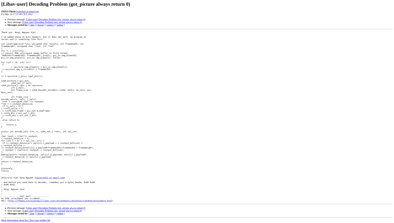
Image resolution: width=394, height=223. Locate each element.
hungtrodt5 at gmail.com (50, 178)
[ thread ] (40, 25)
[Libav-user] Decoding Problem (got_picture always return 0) (55, 19)
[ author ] (60, 25)
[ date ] (32, 25)
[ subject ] (50, 25)
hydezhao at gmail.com (27, 11)
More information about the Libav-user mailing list (25, 220)
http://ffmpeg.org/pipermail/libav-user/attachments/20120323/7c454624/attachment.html (60, 201)
